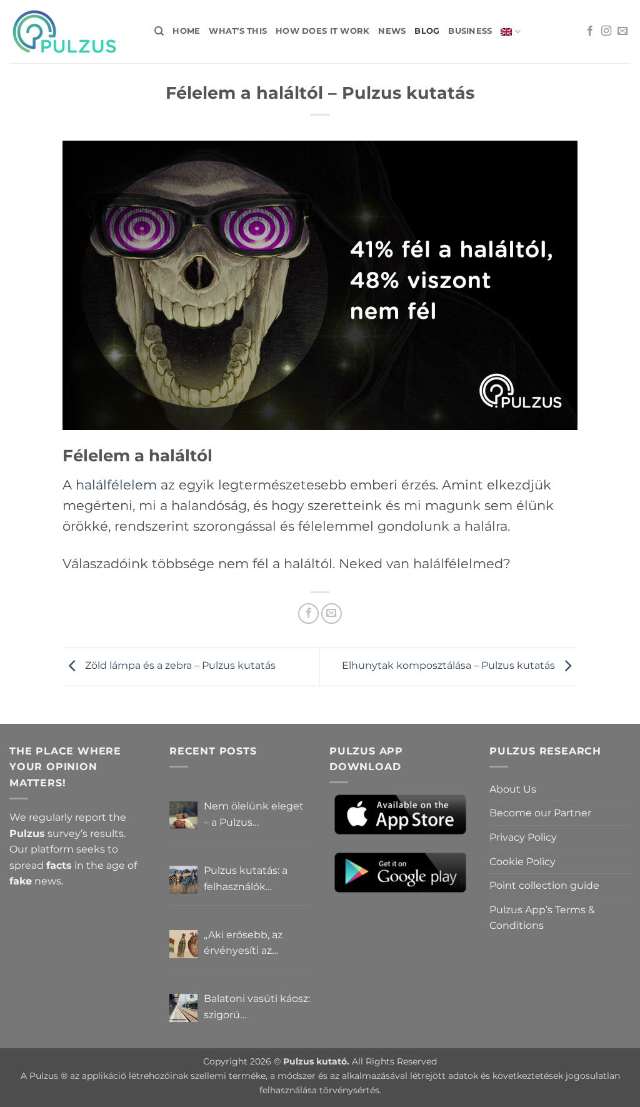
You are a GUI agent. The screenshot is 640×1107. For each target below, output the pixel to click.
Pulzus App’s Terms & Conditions (542, 918)
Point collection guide (544, 885)
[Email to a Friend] (331, 613)
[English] (510, 31)
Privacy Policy (523, 837)
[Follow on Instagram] (606, 31)
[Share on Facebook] (308, 613)
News (392, 31)
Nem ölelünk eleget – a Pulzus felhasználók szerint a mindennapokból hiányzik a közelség (257, 815)
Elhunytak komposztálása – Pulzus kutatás (450, 665)
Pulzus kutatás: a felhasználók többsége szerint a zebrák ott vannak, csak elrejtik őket (250, 879)
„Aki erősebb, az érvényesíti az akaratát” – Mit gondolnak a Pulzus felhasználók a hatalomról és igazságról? (253, 944)
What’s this (238, 31)
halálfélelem (116, 485)
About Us (512, 789)
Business (470, 31)
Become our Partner (540, 813)
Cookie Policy (522, 862)
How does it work (322, 31)
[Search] (159, 31)
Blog (426, 31)
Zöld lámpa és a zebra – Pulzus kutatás (179, 665)
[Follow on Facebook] (590, 31)
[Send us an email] (623, 31)
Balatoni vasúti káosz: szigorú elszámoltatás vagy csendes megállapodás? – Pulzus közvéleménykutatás (257, 1008)
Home (186, 31)
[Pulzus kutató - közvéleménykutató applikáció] (72, 31)
